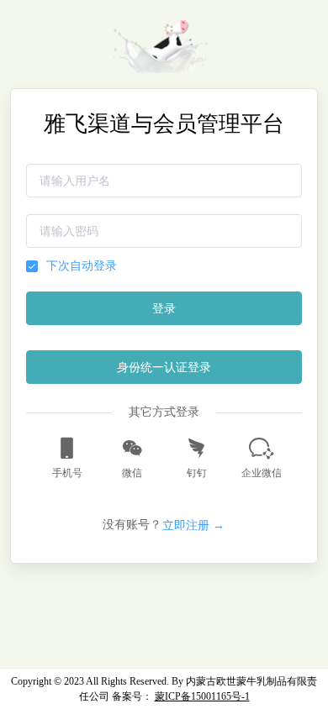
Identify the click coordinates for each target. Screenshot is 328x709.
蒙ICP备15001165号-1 (202, 696)
